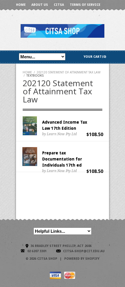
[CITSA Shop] (62, 30)
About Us (39, 5)
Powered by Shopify (81, 259)
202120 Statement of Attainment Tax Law (69, 72)
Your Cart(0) (95, 57)
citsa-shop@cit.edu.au (84, 251)
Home (21, 5)
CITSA (59, 5)
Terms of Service (85, 5)
